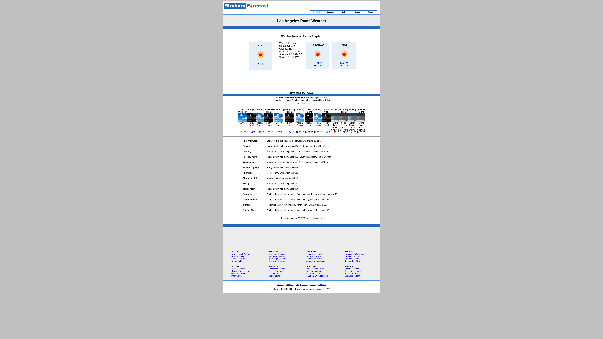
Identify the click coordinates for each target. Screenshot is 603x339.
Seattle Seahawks (353, 273)
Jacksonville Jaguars (316, 261)
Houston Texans (313, 256)
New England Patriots (240, 254)
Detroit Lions (274, 276)
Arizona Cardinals (353, 269)
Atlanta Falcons (313, 271)
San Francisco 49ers (354, 271)
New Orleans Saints (315, 269)
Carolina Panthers (314, 273)
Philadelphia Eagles (240, 271)
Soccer (305, 285)
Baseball (289, 285)
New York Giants (238, 273)
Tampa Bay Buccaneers (317, 276)
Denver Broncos (352, 256)
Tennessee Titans (314, 259)
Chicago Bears (275, 273)
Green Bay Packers (277, 271)
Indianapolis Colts (314, 254)
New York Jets (237, 256)
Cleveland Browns (277, 261)
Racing (313, 285)
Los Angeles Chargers (354, 254)
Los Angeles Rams (353, 276)
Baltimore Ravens (277, 256)
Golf (297, 285)
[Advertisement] (301, 81)
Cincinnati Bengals (277, 254)
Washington (236, 276)
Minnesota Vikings (277, 269)
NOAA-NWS (300, 218)
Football (280, 285)
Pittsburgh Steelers (277, 259)
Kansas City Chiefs (353, 261)
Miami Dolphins (238, 259)
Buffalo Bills (236, 261)
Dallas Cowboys (238, 269)
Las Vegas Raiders (353, 259)
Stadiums (322, 285)
